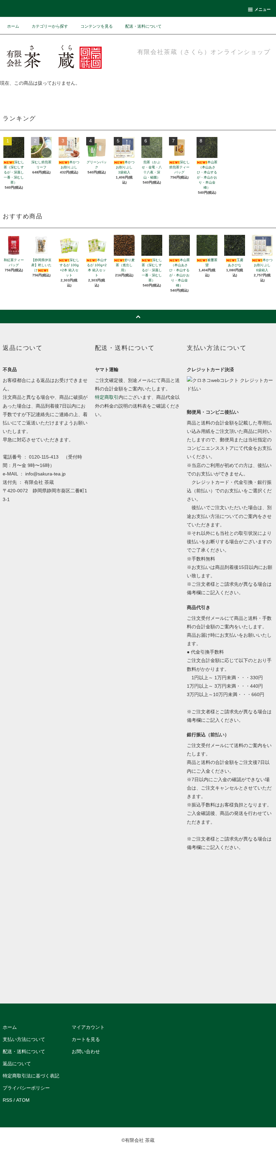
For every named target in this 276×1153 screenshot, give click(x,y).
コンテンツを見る (96, 26)
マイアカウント (88, 1027)
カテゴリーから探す (50, 26)
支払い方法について (24, 1039)
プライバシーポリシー (26, 1088)
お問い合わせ (86, 1051)
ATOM (23, 1100)
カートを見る (86, 1039)
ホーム (13, 26)
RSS (7, 1100)
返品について (17, 1063)
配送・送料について (143, 26)
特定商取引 (106, 397)
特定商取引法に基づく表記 (31, 1075)
